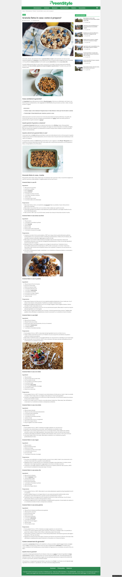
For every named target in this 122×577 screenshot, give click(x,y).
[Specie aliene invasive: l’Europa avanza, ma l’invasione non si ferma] (79, 68)
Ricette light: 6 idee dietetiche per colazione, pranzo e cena (39, 113)
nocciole (30, 224)
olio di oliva (33, 384)
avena (54, 118)
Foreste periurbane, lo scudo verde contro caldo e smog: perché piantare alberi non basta (91, 54)
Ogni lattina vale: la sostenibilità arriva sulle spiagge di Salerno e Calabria (91, 47)
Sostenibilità (82, 8)
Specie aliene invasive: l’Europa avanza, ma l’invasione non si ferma (91, 67)
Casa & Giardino (64, 8)
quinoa (41, 120)
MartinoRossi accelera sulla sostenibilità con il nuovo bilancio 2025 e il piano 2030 (91, 19)
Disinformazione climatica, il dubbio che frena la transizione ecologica (90, 40)
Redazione (69, 568)
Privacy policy (61, 568)
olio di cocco (34, 325)
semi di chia (34, 290)
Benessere (54, 8)
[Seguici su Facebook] (97, 8)
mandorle (30, 190)
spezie (55, 554)
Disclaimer (53, 568)
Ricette (24, 14)
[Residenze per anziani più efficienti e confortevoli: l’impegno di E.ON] (79, 34)
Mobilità (73, 8)
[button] (99, 8)
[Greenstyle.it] (61, 3)
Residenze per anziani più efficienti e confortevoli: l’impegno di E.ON (90, 33)
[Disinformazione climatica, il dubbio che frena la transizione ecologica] (79, 41)
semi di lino (33, 518)
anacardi (47, 205)
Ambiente (46, 8)
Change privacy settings (117, 575)
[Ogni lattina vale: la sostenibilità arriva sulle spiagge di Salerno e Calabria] (79, 48)
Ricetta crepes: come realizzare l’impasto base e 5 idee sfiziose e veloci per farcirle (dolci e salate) (48, 110)
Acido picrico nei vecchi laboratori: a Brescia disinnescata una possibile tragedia (90, 26)
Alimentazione (37, 8)
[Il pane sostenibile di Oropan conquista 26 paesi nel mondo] (79, 62)
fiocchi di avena (47, 101)
